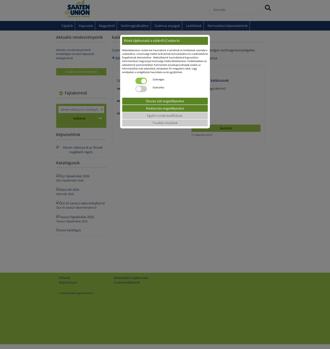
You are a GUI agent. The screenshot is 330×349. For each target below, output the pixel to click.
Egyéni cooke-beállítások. (165, 116)
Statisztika (158, 87)
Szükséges (158, 79)
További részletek (165, 123)
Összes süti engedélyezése (165, 101)
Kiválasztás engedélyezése (165, 108)
